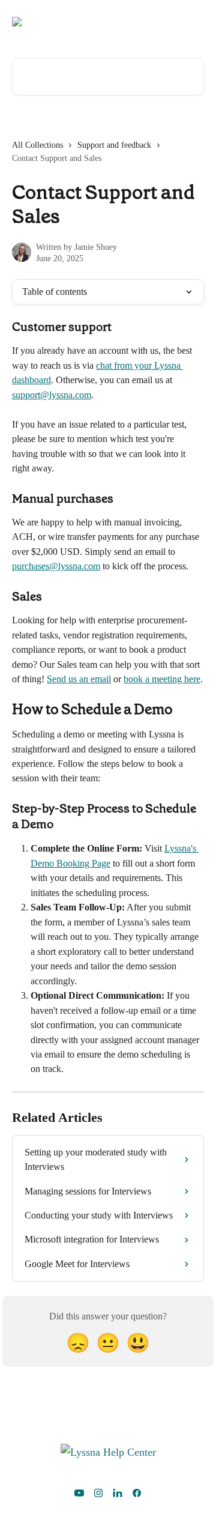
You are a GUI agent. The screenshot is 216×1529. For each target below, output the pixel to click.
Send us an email (79, 679)
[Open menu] (193, 21)
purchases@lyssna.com (56, 566)
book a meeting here (162, 679)
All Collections (37, 145)
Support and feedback (114, 145)
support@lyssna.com (51, 395)
